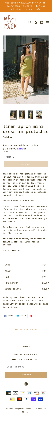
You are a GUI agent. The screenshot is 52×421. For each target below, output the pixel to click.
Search (26, 346)
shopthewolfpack (23, 409)
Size (6, 152)
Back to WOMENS (28, 329)
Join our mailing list (26, 355)
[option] (13, 114)
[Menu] (47, 22)
